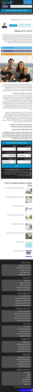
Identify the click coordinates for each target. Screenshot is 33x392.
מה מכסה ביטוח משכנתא (23, 344)
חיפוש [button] (5, 6)
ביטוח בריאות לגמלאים (24, 274)
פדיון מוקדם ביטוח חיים (24, 329)
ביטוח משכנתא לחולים (24, 349)
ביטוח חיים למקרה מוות (17, 224)
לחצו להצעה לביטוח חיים (16, 10)
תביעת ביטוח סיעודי (25, 285)
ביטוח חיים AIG (20, 242)
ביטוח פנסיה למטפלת (24, 366)
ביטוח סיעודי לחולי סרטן (23, 290)
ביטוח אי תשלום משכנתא (23, 351)
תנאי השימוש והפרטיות (14, 169)
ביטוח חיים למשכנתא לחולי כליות (15, 197)
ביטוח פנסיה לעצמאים (24, 362)
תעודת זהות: (27, 159)
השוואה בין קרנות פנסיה (24, 357)
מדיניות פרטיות (26, 382)
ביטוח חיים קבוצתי (23, 31)
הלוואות (28, 377)
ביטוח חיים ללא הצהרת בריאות (15, 215)
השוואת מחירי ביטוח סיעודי (23, 287)
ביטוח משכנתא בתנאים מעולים (22, 51)
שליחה (16, 166)
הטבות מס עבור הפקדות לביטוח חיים (21, 126)
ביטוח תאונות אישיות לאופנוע (22, 300)
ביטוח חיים (24, 19)
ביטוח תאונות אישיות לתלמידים (22, 305)
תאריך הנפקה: (12, 159)
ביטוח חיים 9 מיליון (19, 251)
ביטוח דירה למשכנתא (24, 346)
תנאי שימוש (27, 384)
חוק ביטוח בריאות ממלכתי (23, 267)
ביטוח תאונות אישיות (24, 296)
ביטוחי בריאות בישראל (24, 265)
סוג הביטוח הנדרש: (11, 153)
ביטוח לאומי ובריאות (25, 272)
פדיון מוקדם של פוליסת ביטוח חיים (22, 129)
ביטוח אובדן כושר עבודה (23, 311)
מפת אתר (27, 372)
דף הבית (30, 19)
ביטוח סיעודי (26, 280)
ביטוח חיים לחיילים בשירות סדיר (15, 233)
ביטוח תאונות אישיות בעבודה (22, 298)
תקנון (28, 375)
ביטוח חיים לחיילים (25, 331)
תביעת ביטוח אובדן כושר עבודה (22, 313)
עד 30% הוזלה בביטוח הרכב (22, 54)
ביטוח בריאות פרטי (25, 270)
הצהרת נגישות (26, 379)
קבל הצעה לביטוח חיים (26, 390)
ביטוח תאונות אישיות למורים (23, 303)
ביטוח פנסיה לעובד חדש (23, 364)
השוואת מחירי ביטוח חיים (23, 333)
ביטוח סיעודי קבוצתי (25, 283)
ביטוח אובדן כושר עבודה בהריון (22, 318)
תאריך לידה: (27, 152)
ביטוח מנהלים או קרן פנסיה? (22, 359)
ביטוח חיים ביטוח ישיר (18, 206)
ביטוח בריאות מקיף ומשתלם (22, 47)
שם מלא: (28, 146)
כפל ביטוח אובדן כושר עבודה (22, 316)
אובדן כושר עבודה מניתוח (23, 320)
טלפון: (14, 146)
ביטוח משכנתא (26, 342)
